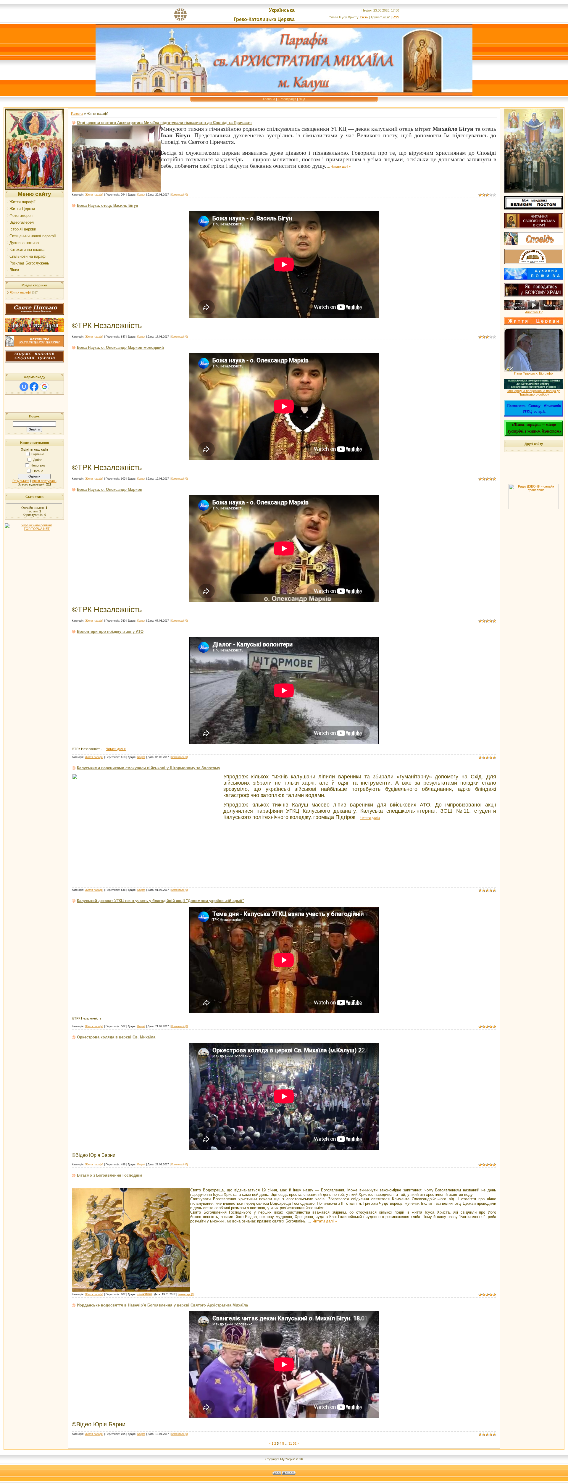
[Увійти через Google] (44, 386)
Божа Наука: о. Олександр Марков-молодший (120, 347)
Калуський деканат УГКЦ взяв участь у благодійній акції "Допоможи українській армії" (160, 901)
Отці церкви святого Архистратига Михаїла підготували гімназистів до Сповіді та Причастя (164, 122)
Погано (38, 471)
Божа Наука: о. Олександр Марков (109, 489)
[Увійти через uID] (24, 386)
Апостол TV (534, 312)
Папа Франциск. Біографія (533, 373)
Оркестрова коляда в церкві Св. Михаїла (116, 1037)
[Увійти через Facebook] (34, 386)
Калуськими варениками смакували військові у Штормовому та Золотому (148, 768)
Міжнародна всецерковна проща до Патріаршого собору (533, 392)
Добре (37, 460)
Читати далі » (341, 166)
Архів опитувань (44, 481)
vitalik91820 (144, 1294)
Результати (20, 481)
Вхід (302, 99)
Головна (269, 99)
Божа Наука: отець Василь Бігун (107, 205)
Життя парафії (20, 292)
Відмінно (37, 454)
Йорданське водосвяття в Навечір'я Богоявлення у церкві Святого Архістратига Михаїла (162, 1305)
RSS (396, 17)
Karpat (141, 194)
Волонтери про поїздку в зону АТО (110, 631)
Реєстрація (288, 99)
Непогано (38, 465)
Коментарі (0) (179, 194)
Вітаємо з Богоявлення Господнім (109, 1175)
